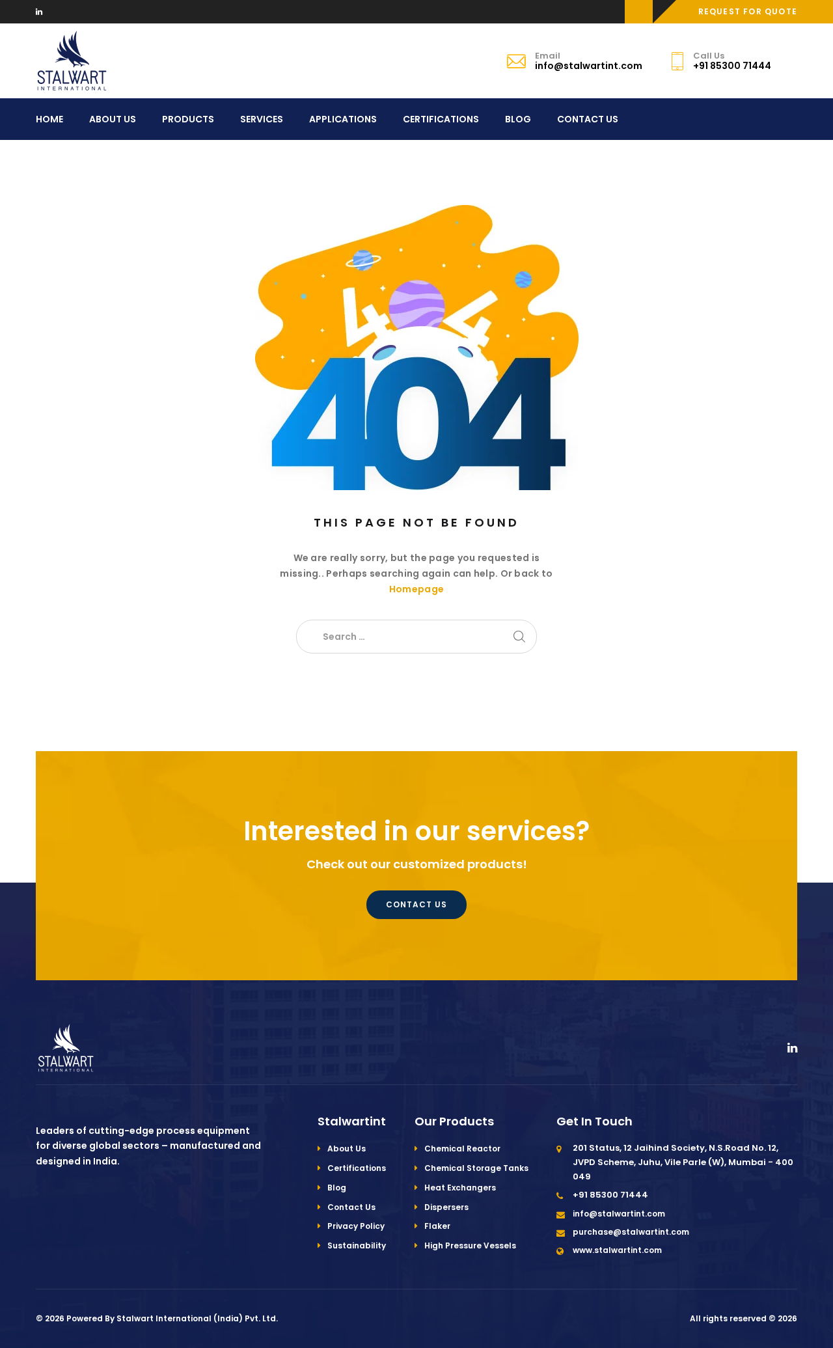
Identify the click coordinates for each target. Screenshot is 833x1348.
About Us (112, 119)
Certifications (441, 119)
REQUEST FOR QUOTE (747, 11)
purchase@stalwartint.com (631, 1231)
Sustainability (356, 1245)
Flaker (437, 1225)
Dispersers (446, 1207)
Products (188, 119)
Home (49, 119)
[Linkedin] (39, 11)
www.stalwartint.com (617, 1250)
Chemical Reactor (462, 1148)
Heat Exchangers (460, 1187)
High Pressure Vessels (470, 1245)
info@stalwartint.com (619, 1213)
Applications (343, 119)
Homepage (416, 589)
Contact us (416, 904)
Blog (518, 119)
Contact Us (587, 119)
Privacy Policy (356, 1225)
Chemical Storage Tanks (476, 1168)
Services (261, 119)
